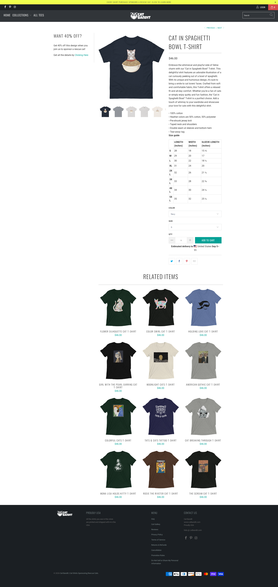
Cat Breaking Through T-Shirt (203, 416)
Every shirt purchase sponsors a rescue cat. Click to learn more (139, 2)
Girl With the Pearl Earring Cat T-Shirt (118, 360)
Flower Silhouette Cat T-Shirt (118, 307)
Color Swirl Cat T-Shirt (160, 307)
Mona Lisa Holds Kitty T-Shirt (118, 469)
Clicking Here (81, 55)
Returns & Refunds (159, 545)
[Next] (162, 67)
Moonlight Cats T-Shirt (160, 360)
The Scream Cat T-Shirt (203, 469)
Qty (170, 234)
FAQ (153, 519)
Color (172, 208)
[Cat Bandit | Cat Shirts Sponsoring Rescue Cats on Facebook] (5, 7)
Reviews (154, 529)
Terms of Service (158, 540)
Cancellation (156, 550)
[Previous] (100, 67)
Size (171, 221)
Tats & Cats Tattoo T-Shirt (160, 416)
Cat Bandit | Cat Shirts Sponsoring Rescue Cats (79, 573)
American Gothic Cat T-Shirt (203, 360)
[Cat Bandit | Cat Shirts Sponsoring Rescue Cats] (140, 16)
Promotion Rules (158, 555)
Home (7, 15)
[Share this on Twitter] (172, 261)
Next (219, 28)
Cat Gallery (155, 524)
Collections (20, 15)
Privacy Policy (157, 534)
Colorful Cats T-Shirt (118, 416)
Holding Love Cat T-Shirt (203, 307)
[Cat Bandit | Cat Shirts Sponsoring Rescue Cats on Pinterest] (10, 7)
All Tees (39, 15)
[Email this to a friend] (194, 261)
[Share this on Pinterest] (187, 261)
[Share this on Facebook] (179, 261)
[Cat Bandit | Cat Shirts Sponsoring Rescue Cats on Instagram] (14, 7)
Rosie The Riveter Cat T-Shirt (160, 469)
